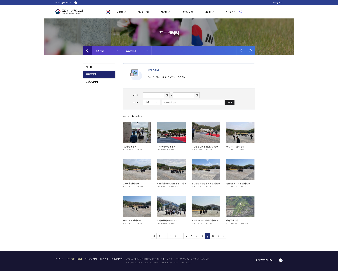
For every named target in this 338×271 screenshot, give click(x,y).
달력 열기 (167, 95)
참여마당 (165, 12)
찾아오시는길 (117, 259)
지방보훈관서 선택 (264, 260)
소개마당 (230, 12)
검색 (230, 102)
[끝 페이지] (223, 236)
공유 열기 (241, 50)
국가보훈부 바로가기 (64, 2)
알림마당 (209, 12)
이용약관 (59, 259)
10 (213, 235)
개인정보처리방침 (74, 259)
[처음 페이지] (154, 236)
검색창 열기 (241, 11)
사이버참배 (143, 12)
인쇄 (250, 50)
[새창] (107, 13)
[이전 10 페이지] (159, 236)
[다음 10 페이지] (218, 236)
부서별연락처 (91, 259)
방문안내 (104, 259)
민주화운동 (187, 12)
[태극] (69, 13)
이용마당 (121, 12)
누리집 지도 (277, 2)
